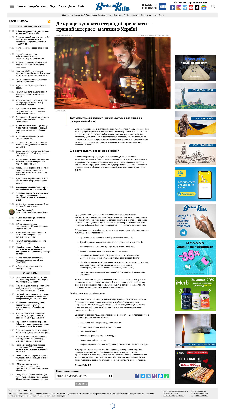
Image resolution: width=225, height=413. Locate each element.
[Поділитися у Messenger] (160, 376)
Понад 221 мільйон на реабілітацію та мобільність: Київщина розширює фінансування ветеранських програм (32, 377)
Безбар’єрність (104, 15)
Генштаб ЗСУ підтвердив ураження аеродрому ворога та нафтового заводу (31, 94)
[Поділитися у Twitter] (143, 376)
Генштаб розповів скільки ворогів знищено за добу (31, 242)
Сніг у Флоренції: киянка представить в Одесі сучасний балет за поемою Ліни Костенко (32, 119)
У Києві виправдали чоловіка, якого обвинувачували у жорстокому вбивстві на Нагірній (31, 102)
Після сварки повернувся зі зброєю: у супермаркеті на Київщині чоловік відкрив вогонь (32, 357)
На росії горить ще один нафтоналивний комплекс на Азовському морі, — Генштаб (30, 56)
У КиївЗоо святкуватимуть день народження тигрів (30, 137)
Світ (149, 15)
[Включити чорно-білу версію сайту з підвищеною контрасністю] (190, 2)
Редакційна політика (199, 396)
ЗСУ (83, 15)
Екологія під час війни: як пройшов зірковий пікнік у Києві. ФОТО (32, 188)
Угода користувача (170, 393)
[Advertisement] (112, 192)
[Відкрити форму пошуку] (213, 6)
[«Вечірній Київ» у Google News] (204, 7)
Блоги (62, 6)
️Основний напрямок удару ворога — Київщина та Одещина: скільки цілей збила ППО (32, 144)
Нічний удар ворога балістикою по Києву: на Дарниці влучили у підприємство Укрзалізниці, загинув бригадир (33, 250)
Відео (53, 6)
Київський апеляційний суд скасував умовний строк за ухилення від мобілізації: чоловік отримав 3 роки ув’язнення (32, 171)
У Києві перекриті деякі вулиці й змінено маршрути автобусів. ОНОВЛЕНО (29, 260)
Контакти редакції (198, 391)
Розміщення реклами (199, 393)
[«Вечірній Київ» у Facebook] (172, 7)
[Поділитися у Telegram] (148, 376)
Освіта (126, 15)
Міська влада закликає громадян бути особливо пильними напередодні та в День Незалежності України (32, 288)
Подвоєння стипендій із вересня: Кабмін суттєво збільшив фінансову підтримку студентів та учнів (32, 324)
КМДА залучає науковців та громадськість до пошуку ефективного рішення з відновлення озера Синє (32, 367)
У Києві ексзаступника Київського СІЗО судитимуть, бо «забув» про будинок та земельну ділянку (31, 338)
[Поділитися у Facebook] (137, 376)
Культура (135, 15)
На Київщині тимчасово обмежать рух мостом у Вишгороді (32, 80)
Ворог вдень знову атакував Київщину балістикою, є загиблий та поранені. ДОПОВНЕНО (33, 153)
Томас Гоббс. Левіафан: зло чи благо (32, 211)
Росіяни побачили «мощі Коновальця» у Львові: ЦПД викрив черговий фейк (32, 331)
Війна (64, 15)
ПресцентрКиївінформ (149, 6)
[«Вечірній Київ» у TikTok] (197, 7)
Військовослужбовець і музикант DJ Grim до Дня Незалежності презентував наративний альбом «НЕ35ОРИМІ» (32, 40)
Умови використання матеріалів (175, 391)
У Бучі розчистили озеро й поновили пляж (32, 49)
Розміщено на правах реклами (149, 35)
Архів (81, 6)
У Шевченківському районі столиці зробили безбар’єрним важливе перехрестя (31, 64)
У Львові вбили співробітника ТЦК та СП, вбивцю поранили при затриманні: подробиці (31, 234)
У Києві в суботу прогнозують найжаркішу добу (29, 267)
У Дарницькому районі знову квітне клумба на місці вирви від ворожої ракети (32, 180)
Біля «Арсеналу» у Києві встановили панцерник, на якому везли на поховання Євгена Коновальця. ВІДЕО (32, 196)
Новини (22, 6)
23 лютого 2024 (62, 35)
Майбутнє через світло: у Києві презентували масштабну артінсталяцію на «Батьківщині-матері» (30, 306)
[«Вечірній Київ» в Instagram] (178, 7)
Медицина (117, 15)
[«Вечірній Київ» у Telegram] (185, 7)
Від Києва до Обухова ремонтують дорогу (31, 87)
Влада (77, 15)
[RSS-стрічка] (49, 21)
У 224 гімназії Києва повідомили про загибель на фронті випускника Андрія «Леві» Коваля (32, 161)
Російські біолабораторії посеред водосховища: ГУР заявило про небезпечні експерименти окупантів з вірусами (32, 348)
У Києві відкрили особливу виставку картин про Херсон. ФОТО (32, 32)
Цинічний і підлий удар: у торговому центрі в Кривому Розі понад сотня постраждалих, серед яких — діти (32, 296)
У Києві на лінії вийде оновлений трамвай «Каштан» (30, 219)
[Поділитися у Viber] (154, 376)
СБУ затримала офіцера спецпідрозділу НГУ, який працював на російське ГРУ (32, 226)
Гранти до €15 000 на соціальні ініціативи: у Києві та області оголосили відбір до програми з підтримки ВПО (33, 73)
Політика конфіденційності (173, 396)
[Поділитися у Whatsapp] (166, 376)
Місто (70, 15)
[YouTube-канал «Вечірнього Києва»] (191, 7)
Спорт (143, 15)
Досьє (71, 6)
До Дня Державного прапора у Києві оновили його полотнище (32, 205)
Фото (44, 6)
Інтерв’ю (34, 6)
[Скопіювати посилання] (110, 376)
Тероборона (91, 15)
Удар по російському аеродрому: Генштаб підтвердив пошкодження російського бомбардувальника (31, 315)
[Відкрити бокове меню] (11, 6)
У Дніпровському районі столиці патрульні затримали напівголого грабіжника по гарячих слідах (30, 111)
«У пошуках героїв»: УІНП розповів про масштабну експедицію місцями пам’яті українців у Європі (32, 279)
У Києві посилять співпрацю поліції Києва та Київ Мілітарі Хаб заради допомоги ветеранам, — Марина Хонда (32, 129)
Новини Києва (18, 21)
